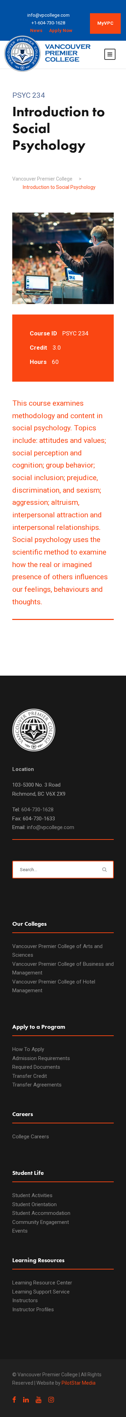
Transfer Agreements (37, 1085)
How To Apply (28, 1049)
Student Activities (32, 1195)
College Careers (30, 1136)
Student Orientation (34, 1204)
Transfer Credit (29, 1076)
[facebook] (14, 1400)
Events (20, 1231)
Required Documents (36, 1067)
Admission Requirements (41, 1058)
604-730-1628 (37, 809)
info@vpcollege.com (50, 827)
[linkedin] (26, 1400)
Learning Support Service (41, 1292)
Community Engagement (40, 1222)
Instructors (25, 1300)
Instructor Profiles (33, 1309)
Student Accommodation (41, 1213)
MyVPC (105, 23)
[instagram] (51, 1400)
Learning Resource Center (42, 1283)
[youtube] (38, 1400)
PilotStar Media (79, 1383)
